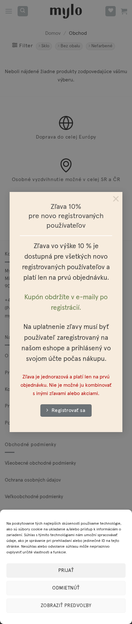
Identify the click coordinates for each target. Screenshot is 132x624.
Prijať (66, 570)
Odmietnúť (65, 588)
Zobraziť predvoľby (66, 605)
